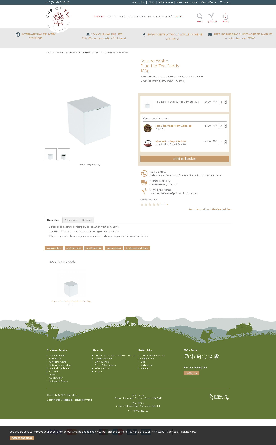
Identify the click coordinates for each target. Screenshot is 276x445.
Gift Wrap (54, 371)
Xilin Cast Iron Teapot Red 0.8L (171, 141)
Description (53, 220)
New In (99, 16)
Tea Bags (119, 16)
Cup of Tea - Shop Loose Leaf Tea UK (115, 355)
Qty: (215, 101)
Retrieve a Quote (58, 381)
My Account (212, 22)
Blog (151, 2)
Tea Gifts (168, 16)
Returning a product (60, 365)
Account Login (57, 355)
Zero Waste (208, 2)
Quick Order (56, 378)
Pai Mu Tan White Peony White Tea (173, 125)
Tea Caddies (137, 16)
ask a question (53, 248)
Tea (108, 16)
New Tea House (186, 2)
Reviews (86, 220)
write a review (114, 248)
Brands (98, 371)
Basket (226, 19)
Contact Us (55, 358)
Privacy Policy (102, 368)
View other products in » (209, 209)
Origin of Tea (147, 358)
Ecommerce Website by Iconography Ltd (69, 399)
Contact (225, 2)
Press (52, 374)
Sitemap (144, 368)
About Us (138, 2)
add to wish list (93, 248)
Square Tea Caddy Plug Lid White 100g (71, 301)
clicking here (187, 431)
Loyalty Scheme (103, 358)
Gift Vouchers (102, 362)
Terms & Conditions (105, 365)
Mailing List (146, 365)
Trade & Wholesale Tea (152, 355)
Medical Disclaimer (59, 368)
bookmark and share (137, 248)
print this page (73, 248)
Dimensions (71, 220)
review (164, 204)
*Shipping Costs (57, 362)
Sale (179, 16)
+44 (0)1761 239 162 (57, 2)
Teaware (153, 16)
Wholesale (165, 2)
